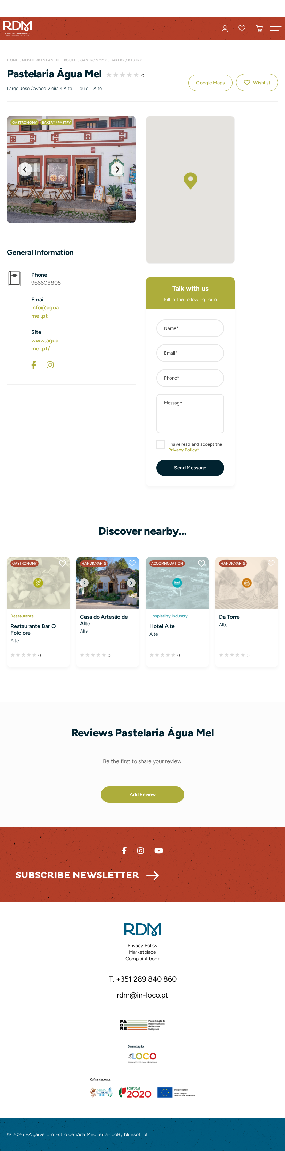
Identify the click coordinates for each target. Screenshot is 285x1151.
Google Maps (210, 83)
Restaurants (22, 615)
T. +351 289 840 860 (143, 979)
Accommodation (167, 563)
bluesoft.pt (136, 1134)
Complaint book (142, 959)
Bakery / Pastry (126, 60)
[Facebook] (33, 365)
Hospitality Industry (168, 615)
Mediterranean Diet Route (49, 60)
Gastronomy (93, 60)
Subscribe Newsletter (77, 875)
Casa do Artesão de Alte (104, 620)
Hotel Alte (162, 626)
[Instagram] (50, 365)
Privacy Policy (142, 946)
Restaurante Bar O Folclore (33, 629)
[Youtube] (158, 851)
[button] (276, 28)
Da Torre (229, 617)
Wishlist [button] (261, 83)
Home (12, 60)
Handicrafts (94, 563)
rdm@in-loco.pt (142, 995)
